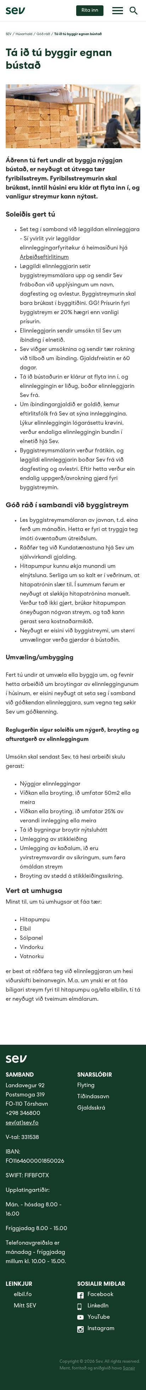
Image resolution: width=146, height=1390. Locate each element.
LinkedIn (98, 1306)
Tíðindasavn (93, 1097)
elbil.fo (23, 1295)
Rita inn (90, 10)
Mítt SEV (25, 1306)
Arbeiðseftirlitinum (44, 258)
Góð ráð (43, 34)
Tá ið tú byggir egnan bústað (78, 34)
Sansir (129, 1369)
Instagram (101, 1329)
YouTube (99, 1318)
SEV (8, 34)
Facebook (100, 1295)
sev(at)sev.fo (22, 1123)
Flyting (86, 1086)
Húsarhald (24, 34)
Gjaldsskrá (91, 1108)
